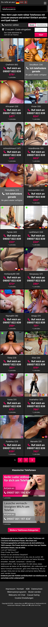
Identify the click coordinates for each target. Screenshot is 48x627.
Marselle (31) (36, 441)
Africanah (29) (12, 106)
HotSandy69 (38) (12, 274)
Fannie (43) (12, 232)
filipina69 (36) (12, 316)
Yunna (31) (12, 399)
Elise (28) (36, 358)
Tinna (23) (11, 358)
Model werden (34, 592)
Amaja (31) (36, 316)
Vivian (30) (36, 106)
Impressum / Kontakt (15, 589)
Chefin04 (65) (12, 64)
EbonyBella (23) (12, 190)
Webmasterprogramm (16, 592)
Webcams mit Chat (17, 595)
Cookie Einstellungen (24, 598)
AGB (27, 589)
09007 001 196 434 (19, 492)
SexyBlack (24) (36, 64)
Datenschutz (36, 589)
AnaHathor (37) (36, 399)
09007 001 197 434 (19, 518)
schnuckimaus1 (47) (12, 148)
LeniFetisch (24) (36, 232)
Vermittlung (41, 25)
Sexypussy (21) (36, 274)
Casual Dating (33, 595)
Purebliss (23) (12, 441)
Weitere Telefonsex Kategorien (24, 530)
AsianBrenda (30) (36, 148)
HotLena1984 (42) (36, 190)
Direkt (32, 25)
